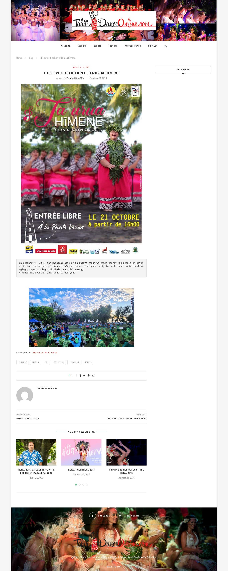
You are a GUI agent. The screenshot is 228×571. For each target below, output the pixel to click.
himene (35, 362)
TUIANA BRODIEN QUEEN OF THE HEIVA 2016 (126, 471)
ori (46, 362)
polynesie (74, 362)
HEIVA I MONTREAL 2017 (81, 469)
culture (23, 362)
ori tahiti (59, 362)
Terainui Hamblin (75, 78)
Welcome (65, 46)
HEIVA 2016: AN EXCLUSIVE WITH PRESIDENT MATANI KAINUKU (36, 471)
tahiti (88, 362)
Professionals (133, 46)
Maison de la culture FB (45, 352)
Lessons (82, 46)
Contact (153, 46)
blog (31, 58)
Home (19, 58)
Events (97, 46)
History (113, 46)
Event (86, 67)
